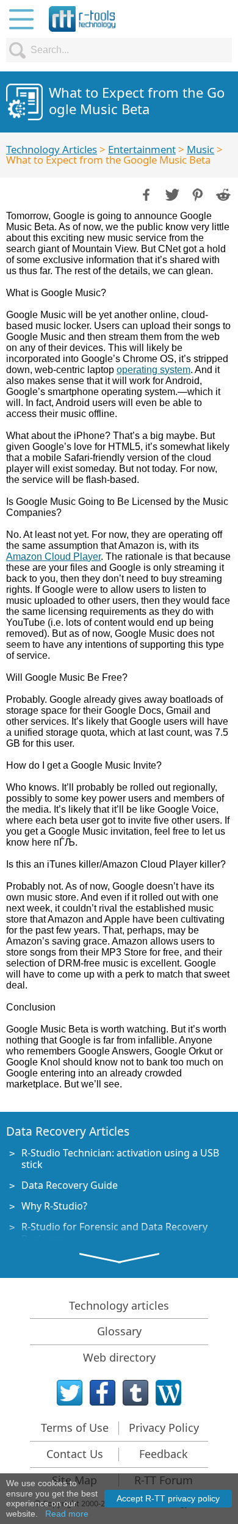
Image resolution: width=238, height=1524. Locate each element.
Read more (66, 1514)
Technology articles (119, 1305)
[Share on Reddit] (222, 193)
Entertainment (142, 149)
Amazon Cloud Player (53, 556)
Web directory (119, 1357)
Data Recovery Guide (69, 1185)
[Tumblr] (135, 1393)
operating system (153, 370)
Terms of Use (75, 1427)
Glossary (119, 1331)
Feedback (163, 1453)
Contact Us (74, 1453)
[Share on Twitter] (171, 193)
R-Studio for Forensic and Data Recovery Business (114, 1232)
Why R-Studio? (54, 1206)
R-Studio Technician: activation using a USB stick (120, 1158)
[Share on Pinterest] (196, 193)
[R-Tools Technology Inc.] (82, 19)
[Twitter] (69, 1393)
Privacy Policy (164, 1427)
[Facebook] (102, 1393)
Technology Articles (51, 149)
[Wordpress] (168, 1393)
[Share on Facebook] (145, 193)
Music (200, 149)
